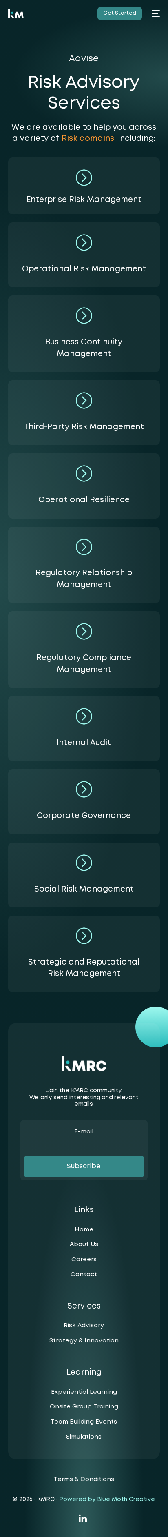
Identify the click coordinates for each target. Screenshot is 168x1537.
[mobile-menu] (155, 13)
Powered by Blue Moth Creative (107, 1499)
